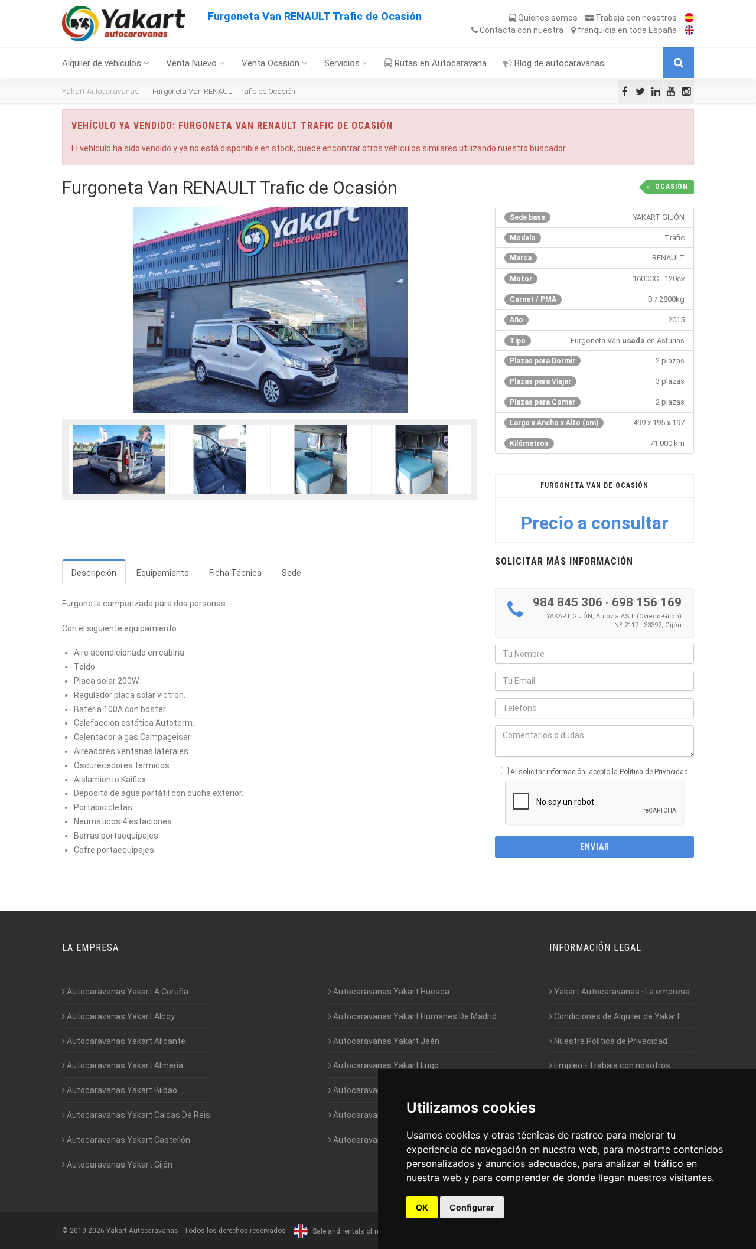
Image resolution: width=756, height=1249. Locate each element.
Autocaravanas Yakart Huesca (390, 991)
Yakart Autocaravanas (100, 91)
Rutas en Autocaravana (439, 63)
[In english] (686, 30)
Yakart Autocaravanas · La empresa (621, 991)
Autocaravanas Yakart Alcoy (120, 1016)
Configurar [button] (471, 1207)
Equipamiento (162, 573)
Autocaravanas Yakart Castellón (127, 1139)
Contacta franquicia (577, 30)
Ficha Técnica (235, 573)
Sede (291, 573)
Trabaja (635, 17)
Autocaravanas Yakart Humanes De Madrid (414, 1016)
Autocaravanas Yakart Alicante (125, 1041)
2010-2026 (87, 1231)
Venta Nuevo (192, 63)
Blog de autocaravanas (558, 63)
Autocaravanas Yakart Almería (124, 1065)
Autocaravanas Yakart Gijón (118, 1164)
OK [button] (422, 1207)
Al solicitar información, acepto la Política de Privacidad (599, 772)
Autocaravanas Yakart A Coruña (126, 991)
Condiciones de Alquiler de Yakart (616, 1016)
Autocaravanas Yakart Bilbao (121, 1090)
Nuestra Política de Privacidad (609, 1041)
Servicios (343, 63)
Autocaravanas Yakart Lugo (385, 1065)
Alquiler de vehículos (103, 63)
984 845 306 (567, 602)
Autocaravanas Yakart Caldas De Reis (137, 1115)
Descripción (93, 573)
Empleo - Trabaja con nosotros (611, 1065)
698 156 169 (647, 602)
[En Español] (686, 17)
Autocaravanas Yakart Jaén (385, 1041)
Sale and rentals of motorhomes (363, 1231)
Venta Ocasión (272, 63)
